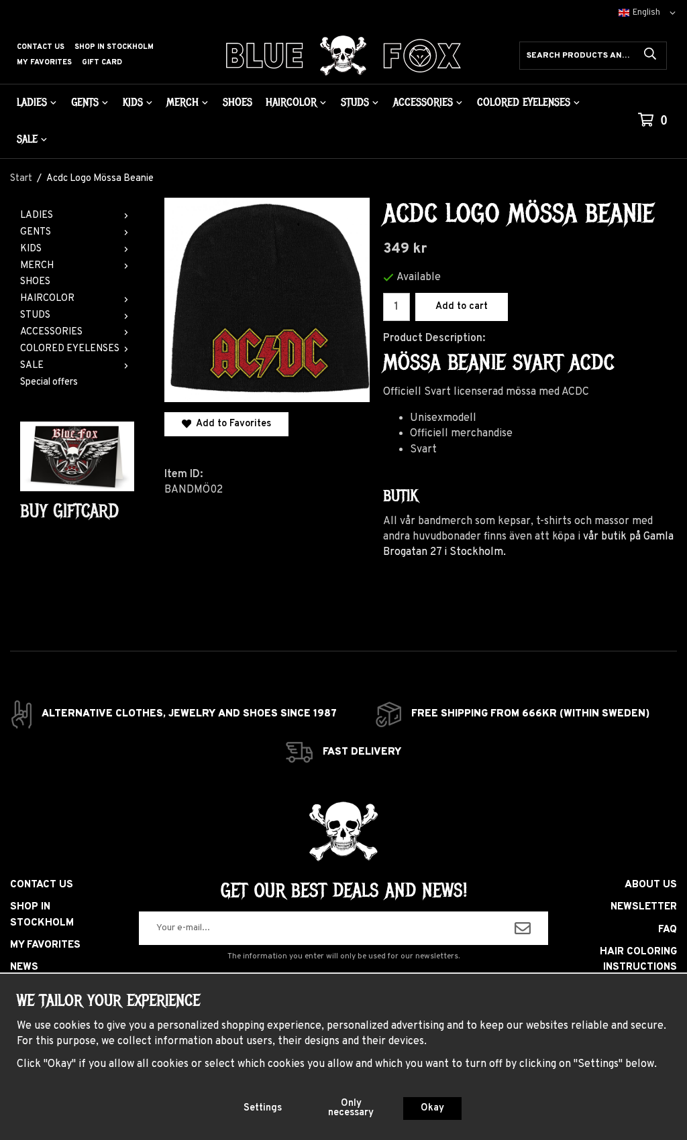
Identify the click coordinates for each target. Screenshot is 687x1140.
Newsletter (644, 907)
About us (651, 885)
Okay (432, 1108)
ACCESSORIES (423, 102)
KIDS (133, 102)
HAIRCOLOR (291, 102)
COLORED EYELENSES (523, 102)
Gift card (102, 62)
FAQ (667, 930)
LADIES (32, 102)
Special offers (49, 382)
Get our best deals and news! (344, 890)
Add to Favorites (231, 424)
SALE (27, 139)
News (24, 967)
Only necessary (351, 1108)
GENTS (85, 102)
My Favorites (44, 62)
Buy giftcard (69, 511)
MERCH (182, 102)
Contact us (40, 47)
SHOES (237, 102)
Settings (263, 1108)
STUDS (355, 102)
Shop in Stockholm (114, 47)
